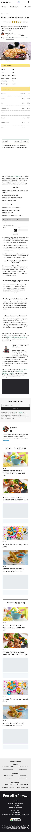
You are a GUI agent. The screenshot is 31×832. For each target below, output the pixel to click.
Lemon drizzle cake (8, 775)
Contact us (15, 805)
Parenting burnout (8, 784)
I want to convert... (7, 223)
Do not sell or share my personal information (15, 814)
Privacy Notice (20, 413)
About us (15, 800)
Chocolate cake (22, 775)
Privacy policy (15, 810)
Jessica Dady (9, 33)
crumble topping (16, 176)
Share (6, 141)
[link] (6, 349)
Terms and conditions (15, 807)
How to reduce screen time (8, 766)
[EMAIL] (11, 431)
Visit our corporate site (20, 826)
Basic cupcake (8, 778)
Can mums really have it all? (8, 787)
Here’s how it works (10, 39)
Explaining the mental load (22, 784)
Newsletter (26, 141)
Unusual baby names (23, 766)
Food (2, 13)
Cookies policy (15, 812)
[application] (15, 386)
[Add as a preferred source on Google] (15, 819)
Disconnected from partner (22, 787)
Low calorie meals (22, 778)
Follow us (18, 141)
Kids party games (23, 769)
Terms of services (19, 412)
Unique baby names (14, 6)
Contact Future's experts (15, 803)
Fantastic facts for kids (8, 769)
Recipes (7, 13)
